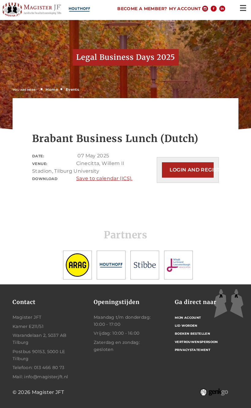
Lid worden (186, 326)
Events (72, 89)
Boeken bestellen (192, 334)
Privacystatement (192, 350)
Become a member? (142, 8)
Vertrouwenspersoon (196, 342)
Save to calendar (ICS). (104, 178)
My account (185, 8)
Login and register (192, 170)
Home (52, 89)
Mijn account (188, 318)
